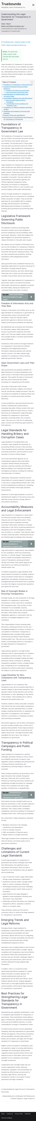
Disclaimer (28, 1113)
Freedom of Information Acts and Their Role (17, 90)
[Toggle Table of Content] (31, 82)
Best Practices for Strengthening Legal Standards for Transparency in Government (18, 118)
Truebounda (11, 4)
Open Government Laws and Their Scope (17, 92)
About (3, 1113)
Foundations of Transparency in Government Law (18, 84)
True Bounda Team (8, 42)
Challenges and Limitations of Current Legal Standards (17, 112)
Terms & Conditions (6, 1118)
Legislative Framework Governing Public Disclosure (16, 87)
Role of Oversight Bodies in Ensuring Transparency (16, 101)
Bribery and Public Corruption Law (16, 45)
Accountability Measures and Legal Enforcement (18, 98)
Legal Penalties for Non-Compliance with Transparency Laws (17, 104)
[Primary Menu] (33, 5)
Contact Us (10, 1113)
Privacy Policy (19, 1113)
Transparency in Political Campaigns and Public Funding (18, 108)
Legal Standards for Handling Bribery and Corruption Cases (16, 95)
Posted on (22, 42)
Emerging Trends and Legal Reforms (14, 115)
